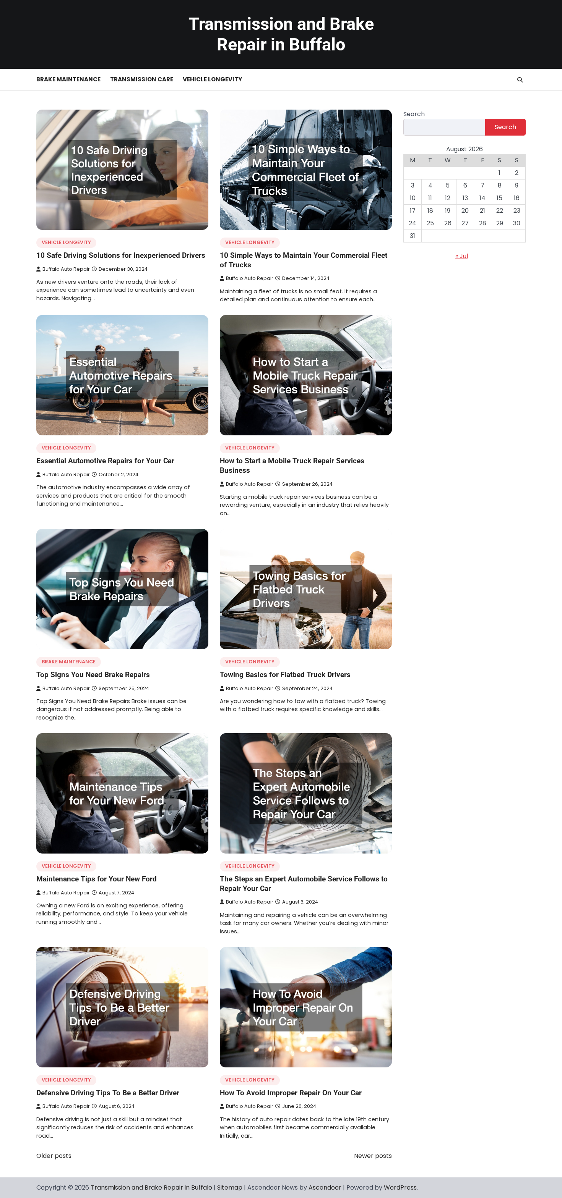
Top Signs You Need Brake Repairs (93, 674)
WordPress (400, 1187)
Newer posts (373, 1155)
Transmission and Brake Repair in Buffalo (281, 34)
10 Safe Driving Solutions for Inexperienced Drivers (120, 255)
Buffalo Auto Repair (66, 269)
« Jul (461, 256)
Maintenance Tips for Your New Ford (96, 879)
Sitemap (229, 1187)
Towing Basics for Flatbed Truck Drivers (285, 674)
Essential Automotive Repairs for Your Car (105, 460)
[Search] (520, 80)
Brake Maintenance (68, 79)
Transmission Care (141, 79)
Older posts (53, 1155)
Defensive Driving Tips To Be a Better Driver (107, 1092)
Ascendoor (325, 1187)
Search (414, 114)
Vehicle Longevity (212, 79)
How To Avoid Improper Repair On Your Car (291, 1092)
